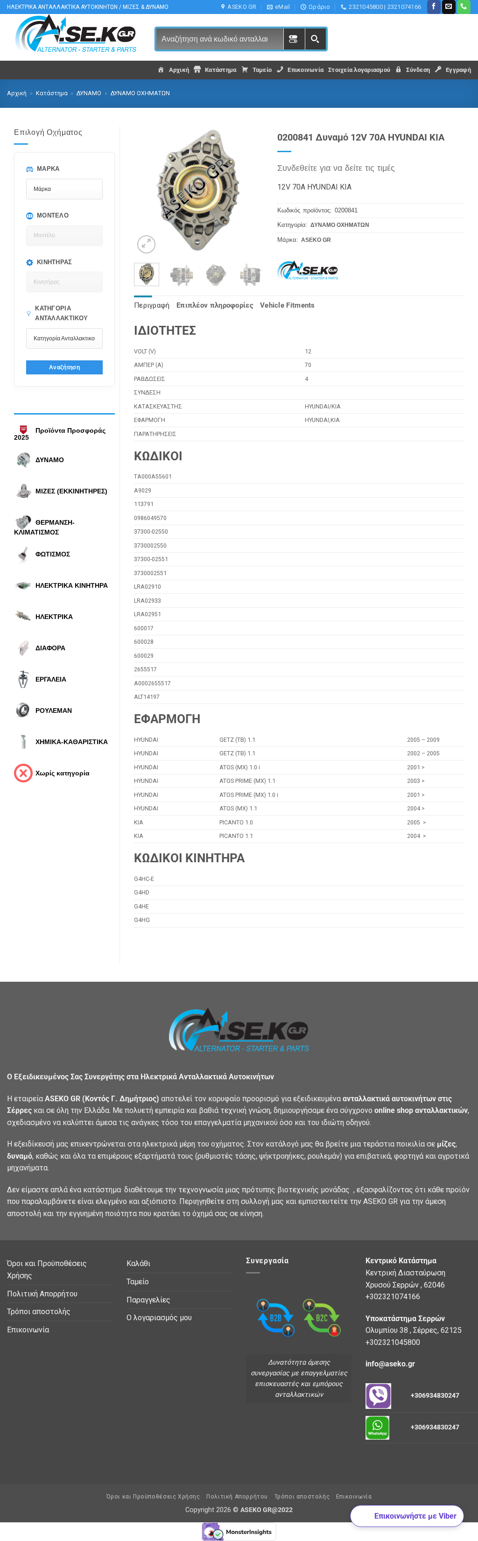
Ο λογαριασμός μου (159, 1317)
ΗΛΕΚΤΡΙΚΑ (54, 616)
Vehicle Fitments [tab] (287, 305)
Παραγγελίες (148, 1299)
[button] (146, 244)
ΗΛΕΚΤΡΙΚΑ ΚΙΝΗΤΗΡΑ (71, 585)
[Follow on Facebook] (434, 7)
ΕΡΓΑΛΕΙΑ (50, 679)
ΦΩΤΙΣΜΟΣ (52, 554)
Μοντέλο (53, 215)
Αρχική (17, 93)
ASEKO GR (316, 240)
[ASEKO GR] (312, 270)
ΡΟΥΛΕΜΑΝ (53, 710)
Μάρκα (48, 168)
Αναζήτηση (64, 367)
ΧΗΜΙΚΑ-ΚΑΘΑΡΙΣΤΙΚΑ (71, 742)
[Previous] (148, 191)
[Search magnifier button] (315, 38)
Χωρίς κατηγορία (62, 773)
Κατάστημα (52, 93)
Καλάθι (138, 1263)
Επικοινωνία (28, 1329)
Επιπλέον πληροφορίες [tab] (214, 305)
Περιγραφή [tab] (152, 305)
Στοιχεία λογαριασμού (359, 69)
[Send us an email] (449, 7)
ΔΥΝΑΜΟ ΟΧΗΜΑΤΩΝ (140, 93)
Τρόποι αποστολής (38, 1311)
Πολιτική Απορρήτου (42, 1293)
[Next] (248, 191)
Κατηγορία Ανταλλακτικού (61, 313)
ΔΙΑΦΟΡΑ (50, 648)
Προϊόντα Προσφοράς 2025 (59, 434)
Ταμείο (138, 1281)
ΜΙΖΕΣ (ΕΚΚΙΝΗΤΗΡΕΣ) (71, 491)
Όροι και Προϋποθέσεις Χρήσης (47, 1269)
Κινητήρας (54, 262)
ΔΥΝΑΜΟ (89, 93)
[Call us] (464, 7)
